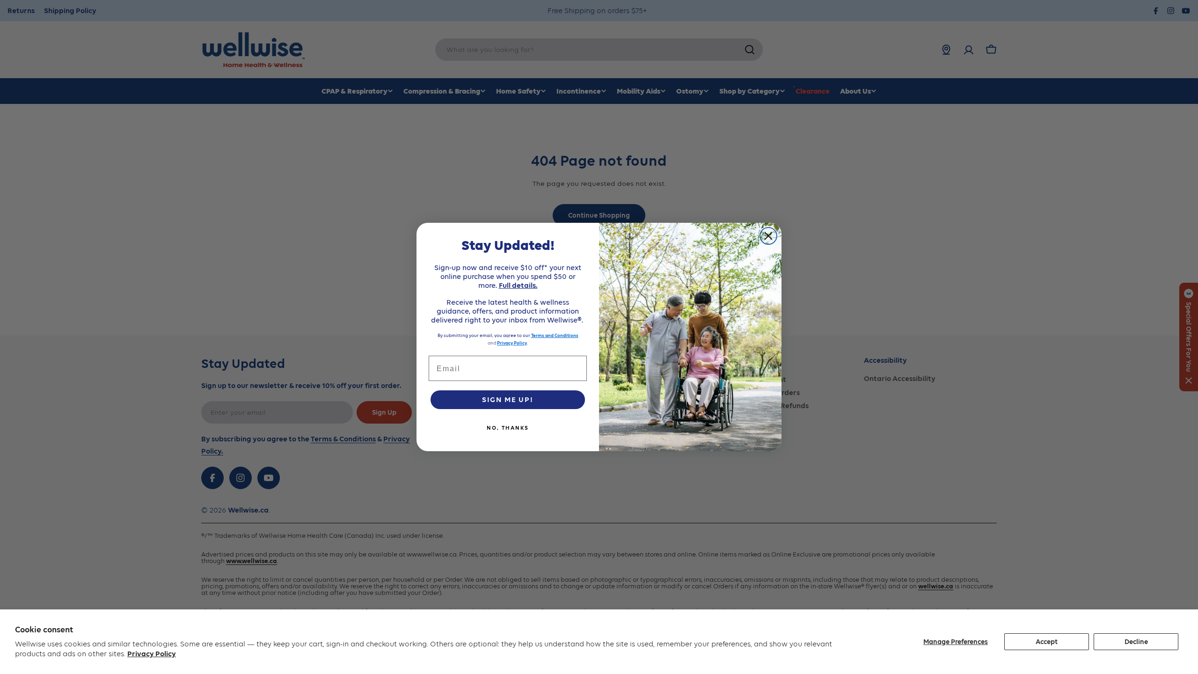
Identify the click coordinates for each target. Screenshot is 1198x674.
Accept (1047, 641)
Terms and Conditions (554, 335)
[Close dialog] (768, 235)
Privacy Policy (151, 653)
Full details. (518, 285)
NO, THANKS (508, 428)
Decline (1136, 641)
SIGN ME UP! (507, 399)
